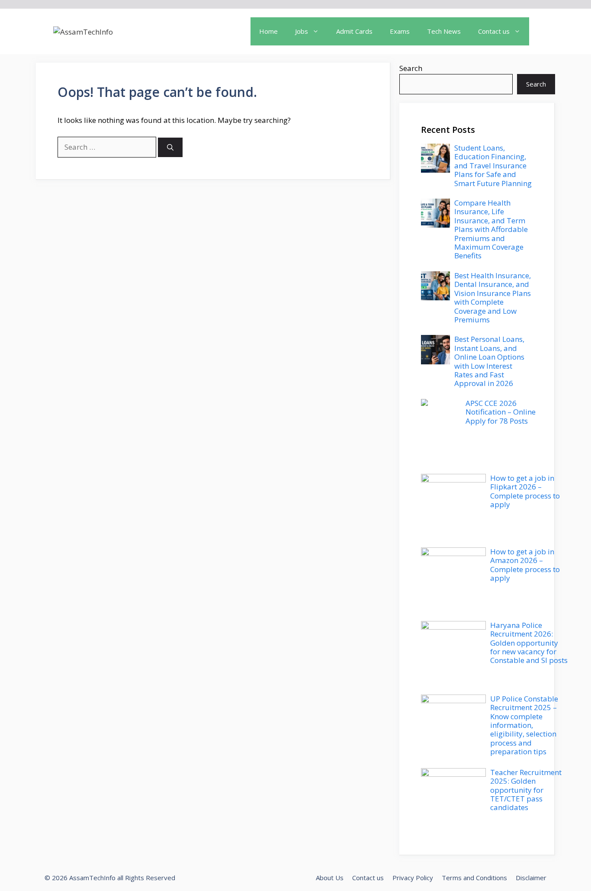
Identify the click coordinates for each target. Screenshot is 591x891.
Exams (400, 31)
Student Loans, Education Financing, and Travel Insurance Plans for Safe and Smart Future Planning (493, 165)
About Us (330, 877)
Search (410, 68)
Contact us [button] (494, 31)
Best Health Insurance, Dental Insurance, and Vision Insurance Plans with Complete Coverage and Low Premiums (492, 297)
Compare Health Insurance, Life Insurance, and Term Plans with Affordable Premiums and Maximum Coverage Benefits (491, 229)
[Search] (170, 147)
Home (268, 31)
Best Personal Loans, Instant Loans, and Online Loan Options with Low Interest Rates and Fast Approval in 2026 (489, 361)
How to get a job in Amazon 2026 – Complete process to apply (525, 565)
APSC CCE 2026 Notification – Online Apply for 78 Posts (501, 412)
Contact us (368, 877)
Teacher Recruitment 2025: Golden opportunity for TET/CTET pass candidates (526, 790)
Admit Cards (354, 31)
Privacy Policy (412, 877)
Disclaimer (531, 877)
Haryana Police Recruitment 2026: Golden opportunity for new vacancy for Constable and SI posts (529, 643)
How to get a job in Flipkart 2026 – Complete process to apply (525, 491)
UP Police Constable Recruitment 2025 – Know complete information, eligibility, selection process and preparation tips (524, 725)
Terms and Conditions (474, 877)
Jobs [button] (301, 31)
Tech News (444, 31)
